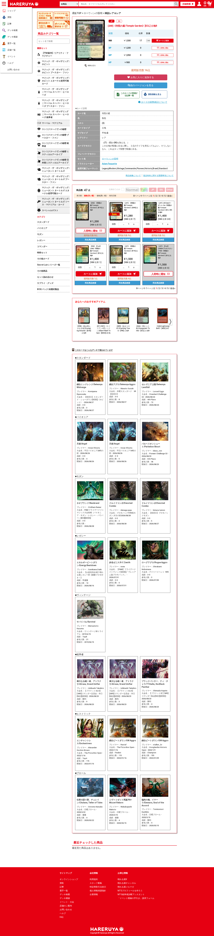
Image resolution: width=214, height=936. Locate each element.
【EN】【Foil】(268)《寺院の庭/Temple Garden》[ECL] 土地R (97, 250)
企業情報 (94, 894)
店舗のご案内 (66, 906)
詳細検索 (187, 4)
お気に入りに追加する (142, 77)
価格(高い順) (102, 196)
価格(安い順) (89, 196)
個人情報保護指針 (98, 890)
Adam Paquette (109, 163)
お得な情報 (123, 873)
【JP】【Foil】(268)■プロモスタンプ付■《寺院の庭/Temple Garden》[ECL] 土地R (165, 252)
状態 (111, 33)
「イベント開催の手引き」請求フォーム (136, 898)
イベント (11, 56)
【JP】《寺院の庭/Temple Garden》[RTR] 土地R (131, 249)
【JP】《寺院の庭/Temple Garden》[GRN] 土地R (131, 206)
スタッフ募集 (96, 883)
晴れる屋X (122, 879)
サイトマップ (66, 873)
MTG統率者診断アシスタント (131, 894)
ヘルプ (10, 63)
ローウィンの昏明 (110, 159)
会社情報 (94, 873)
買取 (9, 17)
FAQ (61, 917)
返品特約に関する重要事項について (158, 175)
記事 (9, 24)
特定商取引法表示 (98, 887)
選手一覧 (11, 43)
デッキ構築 (12, 37)
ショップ (11, 10)
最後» (169, 196)
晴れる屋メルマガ (126, 887)
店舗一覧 (11, 50)
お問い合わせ (13, 69)
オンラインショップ (69, 879)
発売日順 (112, 196)
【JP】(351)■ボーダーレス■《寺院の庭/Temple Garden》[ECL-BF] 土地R (165, 207)
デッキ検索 (12, 30)
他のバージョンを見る (141, 85)
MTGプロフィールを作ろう (130, 890)
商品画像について (133, 175)
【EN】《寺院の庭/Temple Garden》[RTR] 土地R (97, 206)
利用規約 (94, 879)
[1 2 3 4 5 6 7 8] (149, 40)
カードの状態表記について (153, 102)
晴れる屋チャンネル (127, 883)
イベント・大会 (67, 902)
